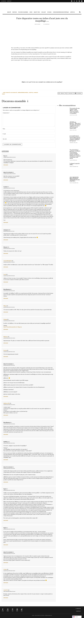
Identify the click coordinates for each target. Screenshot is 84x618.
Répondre (6, 222)
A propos (3, 1)
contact (9, 1)
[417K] (2, 609)
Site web (5, 139)
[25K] (21, 609)
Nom (4, 128)
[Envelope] (82, 1)
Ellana (5, 306)
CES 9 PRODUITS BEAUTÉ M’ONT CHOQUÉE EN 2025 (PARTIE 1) (75, 179)
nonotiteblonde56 (8, 260)
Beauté (9, 12)
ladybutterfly (6, 403)
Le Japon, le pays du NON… (75, 164)
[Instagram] (74, 1)
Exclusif (43, 12)
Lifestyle (72, 12)
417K (3, 610)
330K (8, 610)
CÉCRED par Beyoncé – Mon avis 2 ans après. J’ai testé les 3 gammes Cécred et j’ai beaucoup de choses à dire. (75, 125)
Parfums (14, 12)
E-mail (4, 133)
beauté (8, 92)
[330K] (7, 609)
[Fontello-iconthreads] (77, 1)
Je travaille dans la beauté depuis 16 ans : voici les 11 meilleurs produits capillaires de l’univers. (75, 138)
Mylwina (6, 336)
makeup (36, 92)
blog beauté (13, 92)
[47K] (12, 609)
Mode (31, 12)
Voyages (49, 12)
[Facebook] (72, 1)
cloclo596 (6, 590)
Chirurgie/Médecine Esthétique (61, 12)
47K (12, 610)
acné (4, 92)
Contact (78, 611)
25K (22, 610)
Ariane (5, 569)
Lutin (5, 274)
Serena (5, 350)
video (3, 94)
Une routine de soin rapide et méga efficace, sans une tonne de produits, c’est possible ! (75, 111)
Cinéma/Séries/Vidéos (23, 92)
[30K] (17, 609)
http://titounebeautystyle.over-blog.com (13, 327)
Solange (5, 319)
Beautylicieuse (8, 172)
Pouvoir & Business (23, 12)
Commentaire (6, 112)
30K (17, 610)
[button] (80, 12)
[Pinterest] (79, 1)
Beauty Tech (37, 12)
